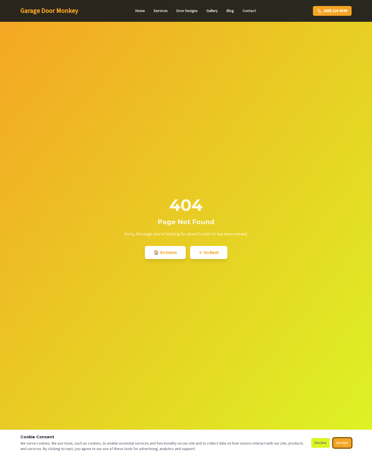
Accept (342, 443)
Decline (321, 443)
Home (140, 11)
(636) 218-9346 (335, 11)
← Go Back (209, 253)
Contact (249, 11)
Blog (230, 11)
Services (161, 11)
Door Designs (187, 11)
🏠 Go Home (165, 253)
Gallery (212, 11)
